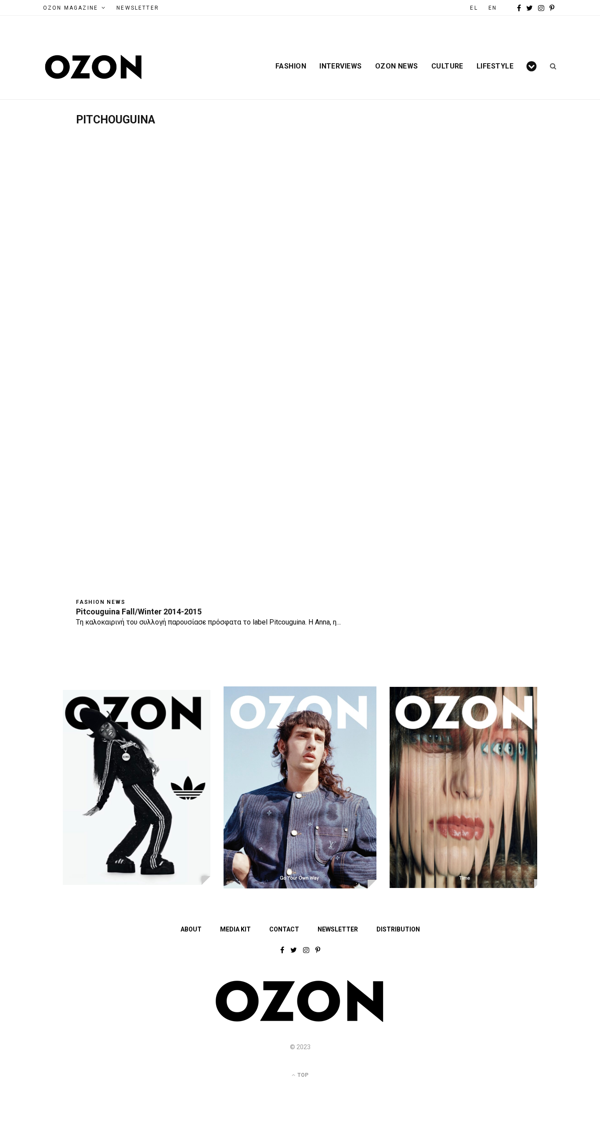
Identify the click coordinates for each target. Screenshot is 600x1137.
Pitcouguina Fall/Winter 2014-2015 (139, 611)
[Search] (550, 66)
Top (302, 1075)
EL (473, 8)
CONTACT (284, 929)
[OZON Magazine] (93, 67)
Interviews (340, 66)
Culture (447, 66)
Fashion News (101, 602)
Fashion (290, 66)
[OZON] (300, 1020)
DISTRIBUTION (398, 929)
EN (492, 8)
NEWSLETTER (137, 8)
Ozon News (396, 66)
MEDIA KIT (235, 929)
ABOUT (191, 929)
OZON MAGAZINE (70, 8)
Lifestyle (495, 66)
